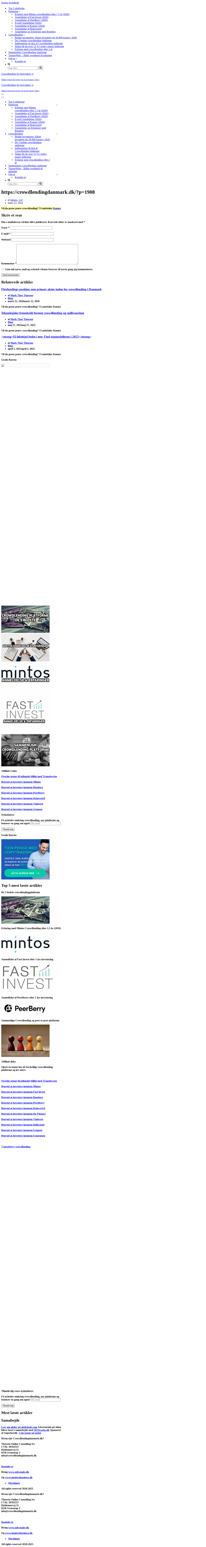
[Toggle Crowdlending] (57, 134)
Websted (6, 239)
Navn (5, 227)
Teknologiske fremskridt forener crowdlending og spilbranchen (42, 313)
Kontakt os (20, 61)
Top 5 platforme (16, 8)
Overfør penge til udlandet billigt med (29, 776)
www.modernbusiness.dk (19, 1477)
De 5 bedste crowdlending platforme (33, 40)
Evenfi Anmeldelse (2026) (28, 23)
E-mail (5, 233)
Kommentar (8, 263)
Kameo (57, 208)
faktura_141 (16, 200)
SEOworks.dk (41, 1430)
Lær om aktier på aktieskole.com (19, 1427)
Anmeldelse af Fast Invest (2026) (31, 17)
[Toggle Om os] (57, 174)
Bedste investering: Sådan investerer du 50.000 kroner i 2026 (46, 37)
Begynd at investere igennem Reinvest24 (23, 1108)
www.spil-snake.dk (18, 1472)
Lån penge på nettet (30, 1433)
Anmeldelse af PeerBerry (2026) (31, 20)
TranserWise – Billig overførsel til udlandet (30, 55)
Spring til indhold (10, 2)
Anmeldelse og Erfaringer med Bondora (35, 31)
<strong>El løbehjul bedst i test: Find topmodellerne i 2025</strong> (46, 336)
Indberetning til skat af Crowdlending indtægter (39, 43)
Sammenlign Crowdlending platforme (27, 52)
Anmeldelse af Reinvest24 (28, 28)
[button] (19, 11)
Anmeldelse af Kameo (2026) (30, 26)
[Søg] (40, 68)
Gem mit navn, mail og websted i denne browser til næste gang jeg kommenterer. (49, 269)
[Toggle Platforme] (57, 104)
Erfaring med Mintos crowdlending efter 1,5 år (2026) (42, 14)
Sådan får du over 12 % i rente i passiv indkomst (39, 46)
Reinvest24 (39, 798)
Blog (10, 298)
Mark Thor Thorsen (21, 295)
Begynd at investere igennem (21, 782)
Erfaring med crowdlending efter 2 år (33, 49)
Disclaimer (14, 1483)
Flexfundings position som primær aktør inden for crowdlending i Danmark (51, 289)
